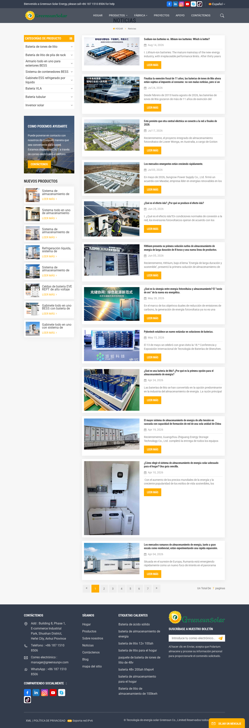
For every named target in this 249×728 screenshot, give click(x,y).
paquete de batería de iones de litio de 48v (139, 660)
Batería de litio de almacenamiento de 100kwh (137, 691)
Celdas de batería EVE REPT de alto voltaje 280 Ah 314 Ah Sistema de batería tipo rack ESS (57, 288)
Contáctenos (200, 15)
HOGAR (98, 15)
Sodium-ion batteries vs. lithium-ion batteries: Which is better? (177, 39)
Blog (85, 659)
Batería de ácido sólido (134, 624)
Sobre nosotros (92, 638)
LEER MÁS (48, 198)
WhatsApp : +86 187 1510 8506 (49, 671)
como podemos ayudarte (47, 126)
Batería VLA (33, 88)
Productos (117, 15)
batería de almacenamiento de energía (139, 634)
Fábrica (139, 15)
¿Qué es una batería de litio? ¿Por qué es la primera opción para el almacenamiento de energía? (178, 372)
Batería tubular (35, 97)
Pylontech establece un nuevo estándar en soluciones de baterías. (178, 331)
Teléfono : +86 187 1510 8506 (47, 648)
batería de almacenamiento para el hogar (137, 679)
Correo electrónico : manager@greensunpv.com (49, 659)
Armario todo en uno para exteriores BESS (42, 63)
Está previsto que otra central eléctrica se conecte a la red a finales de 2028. (180, 123)
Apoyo (180, 15)
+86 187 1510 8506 (93, 3)
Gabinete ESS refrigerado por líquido (45, 80)
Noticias (88, 645)
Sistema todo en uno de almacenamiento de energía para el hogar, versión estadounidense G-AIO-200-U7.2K (56, 212)
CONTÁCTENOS (39, 164)
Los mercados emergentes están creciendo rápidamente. (173, 163)
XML (29, 720)
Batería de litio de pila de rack (45, 55)
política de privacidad (49, 720)
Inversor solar (34, 105)
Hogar (86, 624)
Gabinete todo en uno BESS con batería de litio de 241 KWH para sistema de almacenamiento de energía (57, 307)
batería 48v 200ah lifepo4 (136, 669)
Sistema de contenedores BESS (46, 72)
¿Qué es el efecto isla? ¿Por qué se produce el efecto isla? (174, 203)
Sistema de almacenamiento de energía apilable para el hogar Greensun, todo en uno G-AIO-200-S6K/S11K (56, 192)
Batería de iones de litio (41, 46)
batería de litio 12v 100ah (135, 643)
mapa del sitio (92, 666)
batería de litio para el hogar (137, 650)
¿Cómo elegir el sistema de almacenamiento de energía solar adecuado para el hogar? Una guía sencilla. (181, 464)
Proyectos (161, 15)
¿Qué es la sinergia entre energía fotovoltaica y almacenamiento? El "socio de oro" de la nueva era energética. (183, 290)
